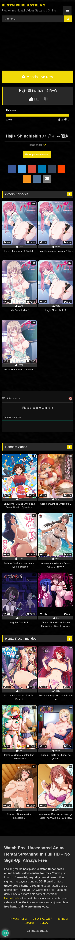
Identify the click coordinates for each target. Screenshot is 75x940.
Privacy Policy (18, 918)
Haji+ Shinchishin (38, 154)
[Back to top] (64, 929)
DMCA (43, 922)
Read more (36, 144)
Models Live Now (39, 77)
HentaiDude (11, 898)
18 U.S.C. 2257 (42, 918)
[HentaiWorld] (31, 5)
